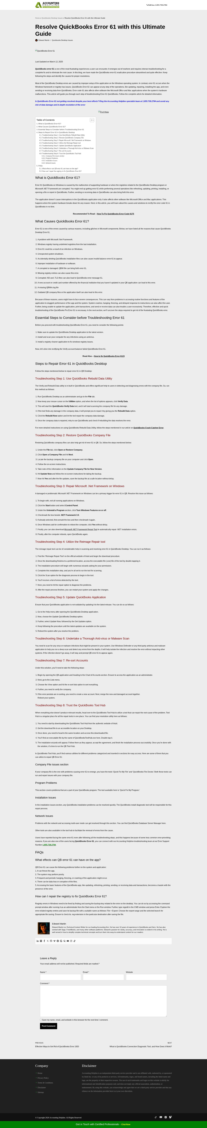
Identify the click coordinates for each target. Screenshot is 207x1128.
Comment (44, 983)
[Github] (51, 941)
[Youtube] (68, 941)
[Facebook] (44, 941)
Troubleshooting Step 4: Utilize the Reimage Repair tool (61, 143)
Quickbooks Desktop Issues (52, 18)
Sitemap (41, 1092)
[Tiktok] (74, 941)
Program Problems (52, 158)
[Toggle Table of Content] (91, 120)
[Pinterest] (58, 941)
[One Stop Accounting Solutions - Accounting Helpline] (47, 5)
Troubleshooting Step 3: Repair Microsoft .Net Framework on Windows (66, 140)
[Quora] (64, 941)
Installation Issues (51, 160)
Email (86, 972)
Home (37, 18)
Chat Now (125, 1124)
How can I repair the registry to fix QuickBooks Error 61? (61, 171)
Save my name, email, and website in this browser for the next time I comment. (75, 1020)
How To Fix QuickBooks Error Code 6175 (115, 214)
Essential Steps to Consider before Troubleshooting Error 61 (61, 129)
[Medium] (41, 941)
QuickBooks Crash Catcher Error (148, 428)
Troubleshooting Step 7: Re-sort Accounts (56, 151)
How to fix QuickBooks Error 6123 (109, 356)
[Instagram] (71, 941)
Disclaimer (42, 1088)
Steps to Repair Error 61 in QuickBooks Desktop (56, 132)
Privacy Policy (43, 1078)
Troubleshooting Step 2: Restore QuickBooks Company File (63, 138)
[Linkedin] (38, 941)
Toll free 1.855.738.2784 (157, 5)
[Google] (61, 941)
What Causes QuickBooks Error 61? (52, 127)
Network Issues (50, 163)
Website (129, 972)
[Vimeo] (54, 941)
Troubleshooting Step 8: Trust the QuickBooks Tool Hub (61, 153)
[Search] (170, 5)
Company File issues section (55, 156)
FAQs (40, 166)
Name (43, 972)
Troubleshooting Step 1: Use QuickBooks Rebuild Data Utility (63, 135)
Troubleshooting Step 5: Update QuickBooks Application (61, 146)
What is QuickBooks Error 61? (49, 124)
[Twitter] (48, 941)
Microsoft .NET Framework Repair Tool (80, 529)
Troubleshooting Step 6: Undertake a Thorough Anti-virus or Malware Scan (68, 148)
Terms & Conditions (45, 1083)
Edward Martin (43, 40)
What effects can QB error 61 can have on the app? (60, 168)
